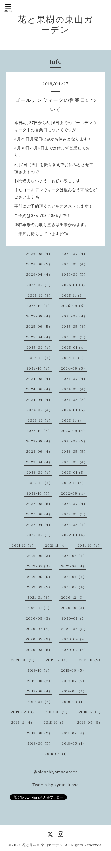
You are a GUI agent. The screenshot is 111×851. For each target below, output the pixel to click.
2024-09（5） (74, 368)
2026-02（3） (39, 285)
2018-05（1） (74, 743)
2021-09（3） (39, 555)
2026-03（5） (74, 274)
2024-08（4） (39, 378)
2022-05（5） (74, 514)
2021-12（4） (24, 545)
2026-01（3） (74, 285)
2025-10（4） (39, 306)
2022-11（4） (74, 483)
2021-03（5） (39, 587)
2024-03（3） (74, 399)
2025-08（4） (39, 316)
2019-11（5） (90, 660)
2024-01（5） (74, 410)
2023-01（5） (74, 472)
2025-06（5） (39, 326)
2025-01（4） (74, 347)
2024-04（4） (39, 399)
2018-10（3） (56, 722)
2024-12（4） (40, 358)
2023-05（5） (74, 451)
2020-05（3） (39, 639)
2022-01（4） (74, 535)
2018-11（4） (22, 722)
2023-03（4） (74, 462)
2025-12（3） (40, 295)
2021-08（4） (74, 555)
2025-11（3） (74, 295)
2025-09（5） (74, 306)
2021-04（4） (74, 577)
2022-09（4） (74, 493)
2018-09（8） (89, 722)
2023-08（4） (39, 441)
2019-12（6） (58, 660)
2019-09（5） (73, 670)
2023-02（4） (39, 472)
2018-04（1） (57, 754)
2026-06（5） (39, 264)
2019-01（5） (57, 712)
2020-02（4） (74, 649)
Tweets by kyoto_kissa (55, 784)
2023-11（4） (74, 420)
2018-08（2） (39, 733)
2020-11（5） (39, 608)
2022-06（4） (39, 514)
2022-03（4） (74, 524)
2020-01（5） (23, 660)
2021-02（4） (74, 587)
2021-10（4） (89, 545)
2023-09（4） (74, 430)
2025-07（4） (74, 316)
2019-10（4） (39, 670)
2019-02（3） (23, 712)
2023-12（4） (40, 420)
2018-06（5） (39, 743)
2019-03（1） (74, 702)
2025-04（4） (39, 337)
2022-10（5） (39, 493)
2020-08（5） (74, 618)
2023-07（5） (74, 441)
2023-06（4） (39, 451)
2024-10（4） (39, 368)
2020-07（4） (39, 629)
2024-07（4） (74, 378)
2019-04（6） (39, 702)
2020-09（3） (39, 618)
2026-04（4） (39, 274)
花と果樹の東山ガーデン (56, 24)
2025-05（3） (74, 326)
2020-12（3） (73, 597)
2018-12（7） (90, 712)
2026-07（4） (74, 253)
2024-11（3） (74, 358)
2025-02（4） (39, 347)
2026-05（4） (74, 264)
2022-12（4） (40, 483)
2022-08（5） (39, 503)
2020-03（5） (39, 649)
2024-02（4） (39, 410)
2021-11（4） (56, 545)
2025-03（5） (74, 337)
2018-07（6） (73, 733)
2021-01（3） (39, 597)
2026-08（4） (39, 253)
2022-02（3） (39, 535)
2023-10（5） (39, 430)
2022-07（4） (74, 503)
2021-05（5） (39, 577)
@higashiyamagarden (55, 772)
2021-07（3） (39, 566)
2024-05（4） (74, 389)
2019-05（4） (74, 691)
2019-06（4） (39, 691)
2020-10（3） (73, 608)
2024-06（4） (39, 389)
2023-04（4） (39, 462)
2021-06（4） (73, 566)
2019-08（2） (39, 681)
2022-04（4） (39, 524)
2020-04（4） (74, 639)
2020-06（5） (74, 629)
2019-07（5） (73, 681)
